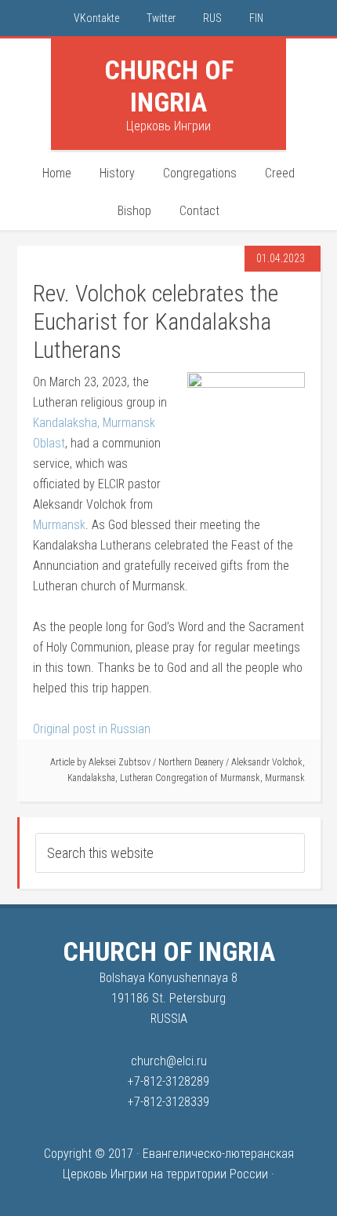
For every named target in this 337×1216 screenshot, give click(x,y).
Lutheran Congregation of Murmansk (190, 777)
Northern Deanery (190, 762)
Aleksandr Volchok (267, 762)
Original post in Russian (91, 728)
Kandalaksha (91, 777)
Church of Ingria (169, 86)
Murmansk (59, 524)
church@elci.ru (169, 1061)
